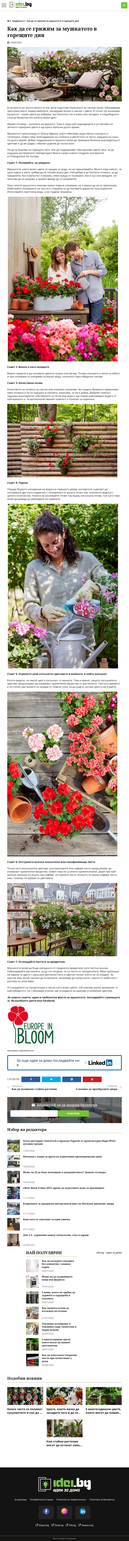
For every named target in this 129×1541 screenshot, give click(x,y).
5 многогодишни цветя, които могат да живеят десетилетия (56, 1342)
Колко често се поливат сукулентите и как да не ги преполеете (25, 1411)
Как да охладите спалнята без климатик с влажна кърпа (58, 1264)
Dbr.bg (72, 1525)
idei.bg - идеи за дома (109, 1252)
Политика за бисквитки (102, 1499)
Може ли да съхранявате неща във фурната (57, 1278)
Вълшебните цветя (23, 1000)
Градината (18, 20)
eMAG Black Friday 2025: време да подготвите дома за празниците (63, 1188)
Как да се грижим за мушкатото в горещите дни (53, 20)
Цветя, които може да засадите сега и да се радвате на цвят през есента (62, 1411)
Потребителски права (41, 1499)
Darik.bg (59, 1525)
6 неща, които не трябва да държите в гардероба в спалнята (58, 1295)
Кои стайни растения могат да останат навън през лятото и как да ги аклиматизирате (64, 1443)
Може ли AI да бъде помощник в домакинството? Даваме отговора (64, 1172)
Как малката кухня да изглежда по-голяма (55, 1310)
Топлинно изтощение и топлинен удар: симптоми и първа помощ (59, 1326)
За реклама (20, 1499)
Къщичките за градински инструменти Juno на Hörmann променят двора (68, 1203)
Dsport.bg (44, 1525)
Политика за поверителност (71, 1499)
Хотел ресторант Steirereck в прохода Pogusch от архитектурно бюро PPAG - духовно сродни (70, 1143)
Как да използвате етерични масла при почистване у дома (59, 1358)
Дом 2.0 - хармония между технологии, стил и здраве (56, 1235)
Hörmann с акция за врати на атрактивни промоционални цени (62, 1156)
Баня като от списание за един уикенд (46, 1219)
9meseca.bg (87, 1525)
